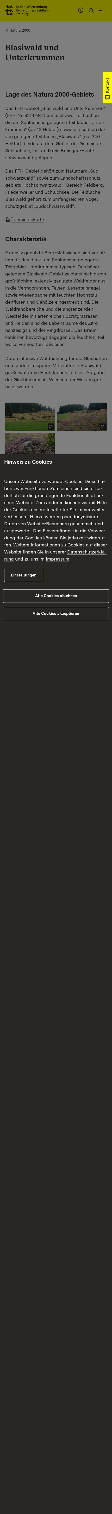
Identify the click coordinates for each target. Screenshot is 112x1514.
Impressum (57, 559)
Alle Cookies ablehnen (56, 595)
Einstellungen (23, 575)
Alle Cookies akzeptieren (56, 613)
